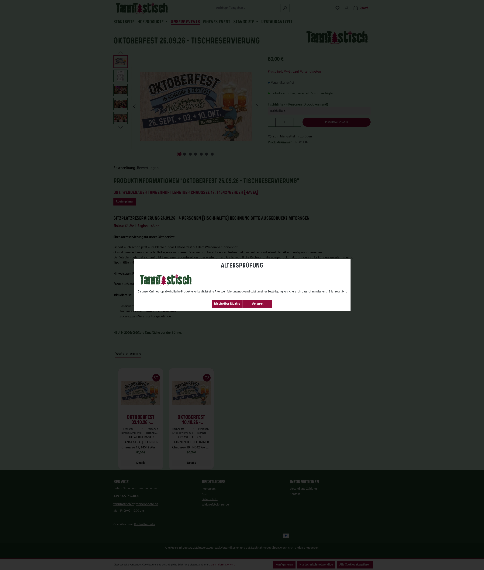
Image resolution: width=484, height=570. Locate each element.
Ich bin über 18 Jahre (227, 303)
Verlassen (258, 303)
